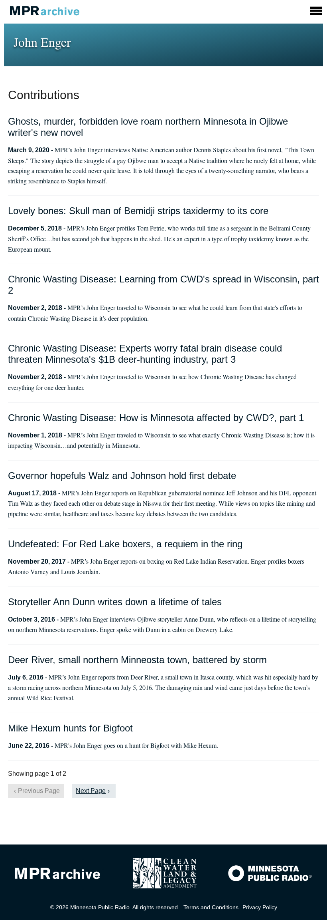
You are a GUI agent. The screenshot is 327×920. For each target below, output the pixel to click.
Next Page (91, 790)
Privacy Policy (259, 907)
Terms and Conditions (210, 907)
